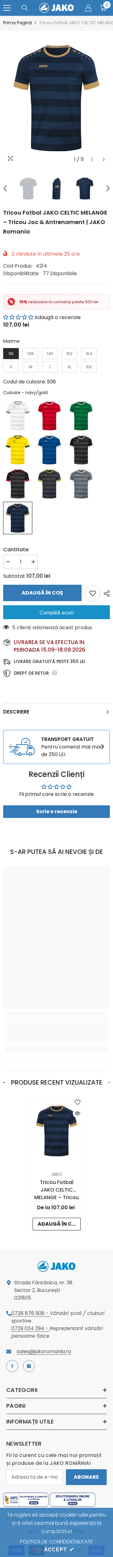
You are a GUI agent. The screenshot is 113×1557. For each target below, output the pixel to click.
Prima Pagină (17, 23)
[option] (56, 98)
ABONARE (86, 1477)
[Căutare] (25, 8)
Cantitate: (16, 549)
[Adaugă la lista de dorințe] (92, 593)
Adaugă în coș (42, 592)
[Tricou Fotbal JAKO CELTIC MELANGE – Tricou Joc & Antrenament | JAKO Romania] (56, 1131)
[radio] (11, 353)
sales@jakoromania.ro (44, 1351)
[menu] (7, 8)
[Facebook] (12, 1366)
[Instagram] (29, 1366)
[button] (92, 159)
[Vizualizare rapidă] (77, 1113)
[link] (56, 747)
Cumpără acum (57, 612)
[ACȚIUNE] (105, 593)
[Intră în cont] (88, 7)
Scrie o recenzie (56, 811)
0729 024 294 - (30, 1328)
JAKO (56, 1174)
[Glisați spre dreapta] (102, 747)
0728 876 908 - (30, 1313)
